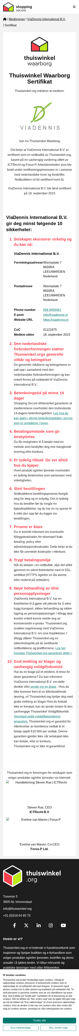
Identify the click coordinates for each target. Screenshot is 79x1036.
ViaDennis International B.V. (46, 19)
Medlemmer (17, 19)
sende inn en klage (43, 686)
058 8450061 (52, 309)
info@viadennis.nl (55, 314)
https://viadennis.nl (55, 319)
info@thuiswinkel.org (17, 908)
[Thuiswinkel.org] (17, 6)
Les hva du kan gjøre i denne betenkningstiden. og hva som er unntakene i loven (43, 418)
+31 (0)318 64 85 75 (16, 915)
